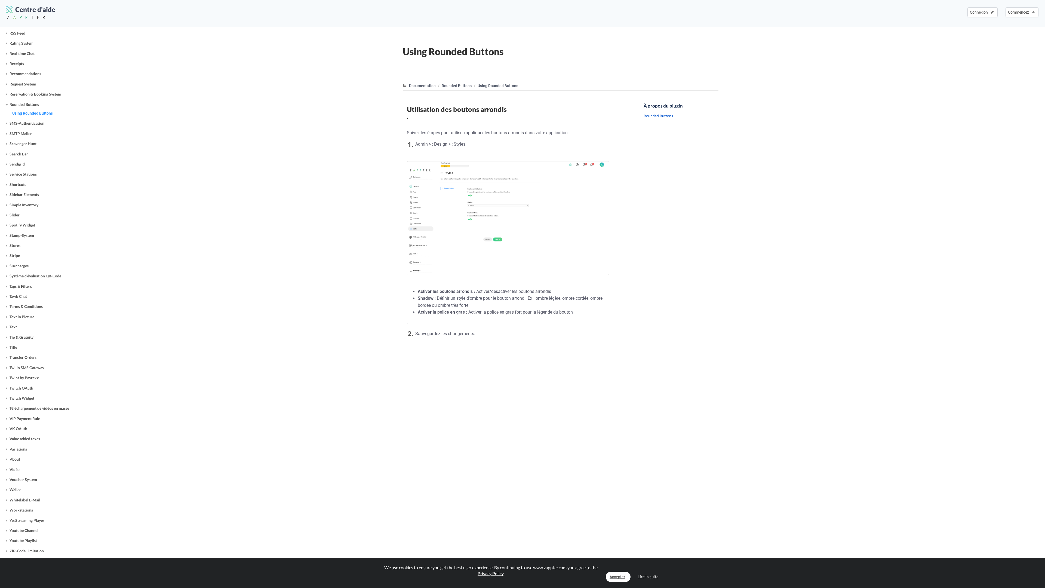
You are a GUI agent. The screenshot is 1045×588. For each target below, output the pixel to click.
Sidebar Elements (24, 194)
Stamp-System (22, 235)
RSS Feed (17, 33)
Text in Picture (22, 316)
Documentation (422, 86)
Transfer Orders (23, 357)
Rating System (21, 43)
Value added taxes (25, 438)
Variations (18, 449)
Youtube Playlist (23, 540)
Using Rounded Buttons (32, 113)
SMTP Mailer (21, 133)
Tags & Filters (21, 286)
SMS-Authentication (27, 123)
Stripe (15, 255)
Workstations (21, 510)
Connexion (979, 12)
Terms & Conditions (26, 306)
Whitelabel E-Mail (25, 500)
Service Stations (23, 174)
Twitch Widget (22, 398)
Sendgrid (17, 164)
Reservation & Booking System (35, 94)
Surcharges (19, 266)
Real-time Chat (22, 53)
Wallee (15, 489)
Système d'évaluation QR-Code (35, 276)
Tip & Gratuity (21, 337)
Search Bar (19, 154)
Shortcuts (18, 184)
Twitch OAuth (21, 388)
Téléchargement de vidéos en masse (39, 408)
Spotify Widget (22, 225)
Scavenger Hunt (23, 143)
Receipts (17, 63)
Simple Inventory (24, 205)
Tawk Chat (18, 296)
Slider (15, 215)
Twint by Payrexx (24, 377)
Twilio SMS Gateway (27, 367)
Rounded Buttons (24, 104)
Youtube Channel (24, 530)
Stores (15, 245)
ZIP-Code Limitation (27, 551)
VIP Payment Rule (25, 418)
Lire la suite (648, 576)
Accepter (617, 577)
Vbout (15, 459)
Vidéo (15, 469)
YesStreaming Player (27, 520)
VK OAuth (18, 428)
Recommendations (25, 73)
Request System (23, 84)
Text (13, 326)
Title (13, 347)
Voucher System (23, 479)
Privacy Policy (490, 573)
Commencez (1019, 12)
